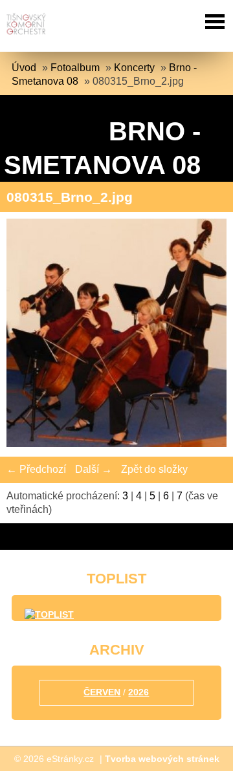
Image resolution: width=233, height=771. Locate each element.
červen (101, 692)
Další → (93, 469)
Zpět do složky (154, 469)
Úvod (24, 67)
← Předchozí (36, 469)
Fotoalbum (75, 67)
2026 (138, 692)
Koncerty (134, 67)
